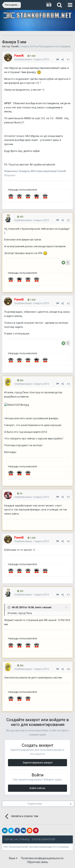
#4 (68, 383)
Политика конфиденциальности (42, 858)
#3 (68, 303)
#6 (68, 541)
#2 (68, 220)
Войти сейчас (37, 788)
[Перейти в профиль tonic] (8, 382)
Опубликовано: (31, 59)
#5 (68, 496)
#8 (68, 669)
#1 (68, 59)
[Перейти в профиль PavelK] (8, 57)
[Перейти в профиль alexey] (8, 495)
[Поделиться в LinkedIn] (5, 830)
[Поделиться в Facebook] (17, 830)
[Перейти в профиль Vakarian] (8, 218)
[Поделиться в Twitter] (11, 830)
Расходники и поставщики (54, 46)
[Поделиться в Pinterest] (36, 830)
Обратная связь (37, 862)
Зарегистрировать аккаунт (38, 762)
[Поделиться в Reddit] (29, 830)
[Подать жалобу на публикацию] (57, 59)
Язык (12, 858)
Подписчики (35, 803)
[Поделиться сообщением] (62, 59)
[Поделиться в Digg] (23, 830)
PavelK (15, 46)
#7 (68, 594)
